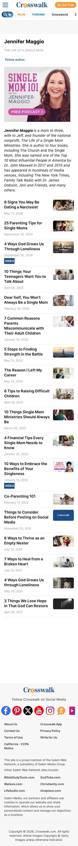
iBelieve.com (13, 784)
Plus (21, 14)
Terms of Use (13, 737)
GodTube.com (50, 777)
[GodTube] (72, 710)
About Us (10, 724)
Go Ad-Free (65, 5)
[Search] (7, 14)
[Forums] (61, 710)
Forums (38, 14)
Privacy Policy (50, 730)
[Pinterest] (17, 710)
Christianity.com (52, 784)
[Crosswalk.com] (32, 5)
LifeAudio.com (14, 790)
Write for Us (48, 737)
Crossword (60, 14)
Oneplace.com (50, 790)
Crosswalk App (51, 724)
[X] (28, 710)
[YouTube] (39, 710)
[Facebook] (6, 710)
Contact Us (12, 730)
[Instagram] (50, 710)
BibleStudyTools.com (19, 777)
